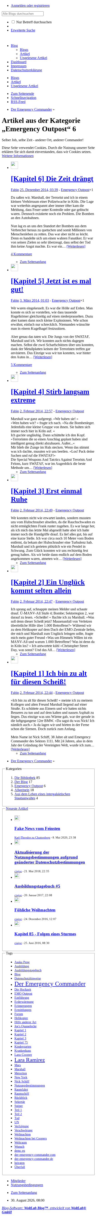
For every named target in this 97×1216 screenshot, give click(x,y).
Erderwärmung (24, 1001)
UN (16, 1122)
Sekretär (19, 1102)
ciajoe (18, 871)
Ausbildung (21, 966)
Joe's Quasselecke (25, 1026)
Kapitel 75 (21, 1042)
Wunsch (19, 1146)
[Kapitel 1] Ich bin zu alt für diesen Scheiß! (49, 677)
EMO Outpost (23, 993)
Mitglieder (18, 1181)
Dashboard (18, 62)
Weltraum (20, 1142)
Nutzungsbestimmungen (29, 1085)
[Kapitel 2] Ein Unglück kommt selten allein (48, 586)
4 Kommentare (21, 254)
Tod (16, 1118)
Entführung (21, 997)
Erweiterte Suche (23, 30)
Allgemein (21, 790)
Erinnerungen (23, 1006)
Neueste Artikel (17, 808)
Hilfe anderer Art (25, 1022)
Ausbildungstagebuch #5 (37, 886)
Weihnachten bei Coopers (30, 1138)
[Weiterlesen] (76, 246)
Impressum (18, 66)
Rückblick (20, 1097)
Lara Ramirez (29, 1060)
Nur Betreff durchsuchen (33, 22)
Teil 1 (18, 1110)
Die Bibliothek (24, 778)
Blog (14, 46)
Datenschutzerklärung (26, 70)
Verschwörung (23, 1130)
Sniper (18, 1106)
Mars (17, 1065)
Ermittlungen (22, 1010)
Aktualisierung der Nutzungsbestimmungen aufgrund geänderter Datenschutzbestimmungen (49, 857)
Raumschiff (21, 1093)
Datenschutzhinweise (27, 978)
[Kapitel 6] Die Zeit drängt (52, 178)
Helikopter (21, 1018)
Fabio (15, 190)
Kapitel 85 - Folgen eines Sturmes (45, 934)
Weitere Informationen (18, 156)
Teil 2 (18, 1114)
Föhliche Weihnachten (34, 910)
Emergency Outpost (75, 190)
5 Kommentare (21, 365)
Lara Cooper (23, 1054)
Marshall (19, 1069)
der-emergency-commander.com (34, 1154)
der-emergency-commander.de (33, 1159)
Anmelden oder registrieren (30, 5)
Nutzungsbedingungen (27, 1185)
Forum (18, 1014)
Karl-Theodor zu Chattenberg (32, 837)
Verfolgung (21, 1126)
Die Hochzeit (22, 989)
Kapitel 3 (20, 1038)
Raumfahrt (21, 1089)
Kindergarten (22, 1046)
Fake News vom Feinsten (37, 828)
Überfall (19, 1167)
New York (20, 1077)
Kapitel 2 (20, 1034)
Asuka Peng (22, 962)
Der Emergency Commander (49, 983)
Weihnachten (22, 1134)
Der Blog (21, 782)
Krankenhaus (22, 1050)
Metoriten (20, 1073)
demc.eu (19, 1150)
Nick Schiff (21, 1081)
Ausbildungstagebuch (28, 970)
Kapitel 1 (20, 1030)
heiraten (19, 1163)
